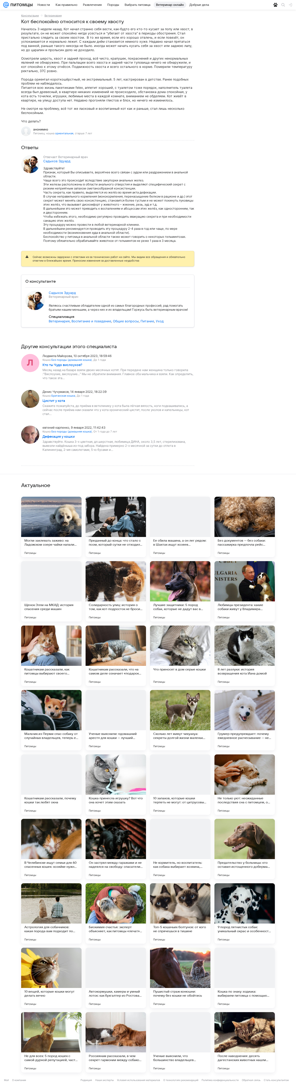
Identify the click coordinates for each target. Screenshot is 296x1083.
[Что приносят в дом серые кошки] (180, 656)
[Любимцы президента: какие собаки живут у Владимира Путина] (244, 591)
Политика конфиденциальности (220, 1080)
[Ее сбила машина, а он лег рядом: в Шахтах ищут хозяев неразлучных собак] (180, 527)
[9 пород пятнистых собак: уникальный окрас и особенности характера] (244, 913)
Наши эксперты (104, 1080)
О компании (19, 1080)
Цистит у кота (53, 401)
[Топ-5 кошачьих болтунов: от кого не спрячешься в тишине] (180, 913)
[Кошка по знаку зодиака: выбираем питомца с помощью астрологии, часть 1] (244, 978)
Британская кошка (63, 395)
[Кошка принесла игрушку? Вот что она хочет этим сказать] (116, 784)
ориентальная (64, 133)
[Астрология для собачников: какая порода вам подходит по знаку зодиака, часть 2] (51, 913)
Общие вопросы (126, 321)
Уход (160, 321)
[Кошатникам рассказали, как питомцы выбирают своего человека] (51, 656)
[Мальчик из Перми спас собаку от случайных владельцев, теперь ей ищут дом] (51, 720)
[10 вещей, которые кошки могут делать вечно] (51, 978)
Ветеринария (53, 15)
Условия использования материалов (138, 1080)
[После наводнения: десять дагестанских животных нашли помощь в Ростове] (244, 1042)
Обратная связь (251, 1080)
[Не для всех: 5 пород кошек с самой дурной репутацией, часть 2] (51, 1042)
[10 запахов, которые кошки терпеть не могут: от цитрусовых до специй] (180, 784)
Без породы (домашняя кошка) (71, 359)
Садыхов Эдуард (56, 161)
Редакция (86, 1080)
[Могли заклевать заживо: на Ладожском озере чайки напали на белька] (51, 527)
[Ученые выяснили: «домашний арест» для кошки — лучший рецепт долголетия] (116, 720)
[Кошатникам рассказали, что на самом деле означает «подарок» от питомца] (116, 656)
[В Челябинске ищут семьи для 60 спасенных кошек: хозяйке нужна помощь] (51, 849)
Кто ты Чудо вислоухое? (62, 365)
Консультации (30, 15)
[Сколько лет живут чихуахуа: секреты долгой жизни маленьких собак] (180, 720)
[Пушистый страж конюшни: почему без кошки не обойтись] (180, 978)
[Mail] (6, 5)
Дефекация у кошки (58, 437)
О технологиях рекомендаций (180, 1080)
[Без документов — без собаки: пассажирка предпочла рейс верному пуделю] (244, 527)
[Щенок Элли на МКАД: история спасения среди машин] (51, 591)
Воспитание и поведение (91, 321)
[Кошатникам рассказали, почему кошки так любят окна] (51, 784)
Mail (6, 1080)
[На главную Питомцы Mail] (21, 5)
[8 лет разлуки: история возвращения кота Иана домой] (244, 656)
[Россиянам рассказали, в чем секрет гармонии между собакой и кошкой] (116, 1042)
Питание (147, 321)
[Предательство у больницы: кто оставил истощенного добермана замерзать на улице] (244, 849)
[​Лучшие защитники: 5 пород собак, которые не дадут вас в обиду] (180, 591)
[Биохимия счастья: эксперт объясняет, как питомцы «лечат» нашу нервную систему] (116, 913)
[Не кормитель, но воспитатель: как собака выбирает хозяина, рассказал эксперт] (180, 849)
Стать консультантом (276, 1080)
